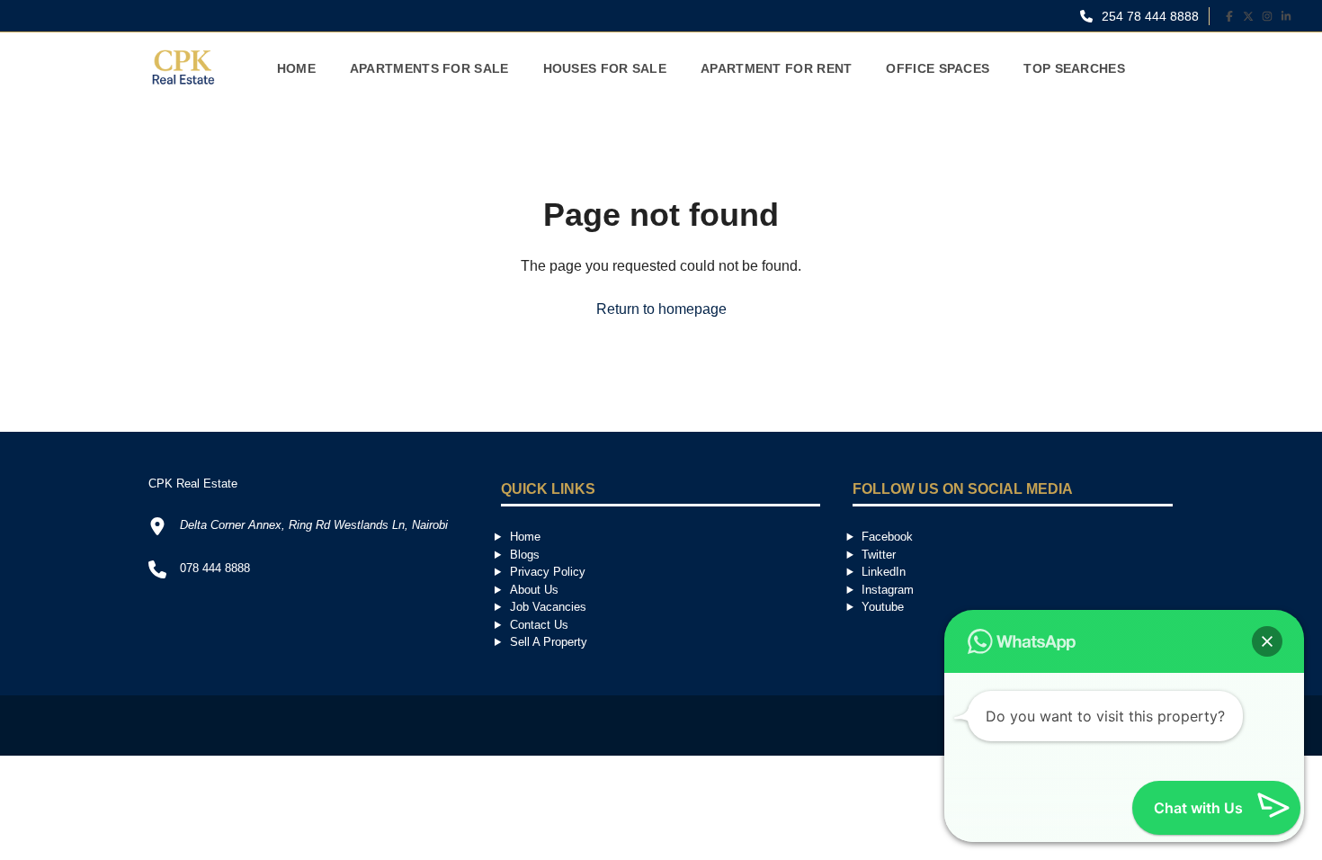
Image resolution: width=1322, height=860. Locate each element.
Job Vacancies (548, 607)
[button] (1267, 641)
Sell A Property (548, 642)
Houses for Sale (605, 68)
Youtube (883, 607)
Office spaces (937, 68)
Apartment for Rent (776, 68)
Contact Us (539, 625)
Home (296, 68)
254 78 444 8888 (1148, 16)
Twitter (879, 554)
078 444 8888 (215, 568)
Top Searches (1074, 68)
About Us (534, 589)
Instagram (888, 589)
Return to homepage (661, 309)
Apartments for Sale (429, 68)
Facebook (887, 536)
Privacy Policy (547, 571)
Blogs (525, 554)
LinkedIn (884, 571)
